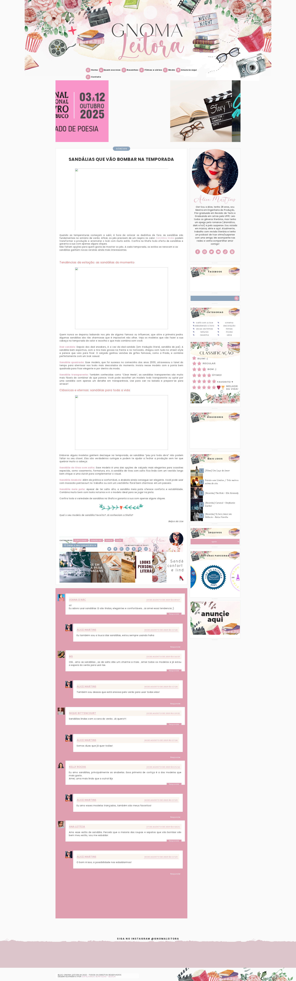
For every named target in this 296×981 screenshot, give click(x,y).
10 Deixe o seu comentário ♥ (80, 545)
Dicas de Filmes (204, 328)
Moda (171, 69)
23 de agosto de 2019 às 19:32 (163, 713)
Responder (174, 614)
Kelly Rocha (77, 766)
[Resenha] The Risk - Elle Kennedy (222, 493)
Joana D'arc (77, 599)
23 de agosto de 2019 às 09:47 (163, 600)
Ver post (114, 115)
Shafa (109, 540)
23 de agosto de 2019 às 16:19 (163, 656)
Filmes (229, 328)
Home (94, 69)
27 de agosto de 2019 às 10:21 (163, 827)
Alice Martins (86, 629)
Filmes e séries (153, 69)
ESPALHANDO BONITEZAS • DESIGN (98, 976)
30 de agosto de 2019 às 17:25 (161, 800)
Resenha (204, 335)
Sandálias (96, 540)
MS (71, 656)
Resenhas (132, 69)
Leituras (204, 332)
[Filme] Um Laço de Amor (217, 470)
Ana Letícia (77, 826)
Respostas (74, 619)
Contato (95, 76)
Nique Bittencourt (82, 713)
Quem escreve (112, 69)
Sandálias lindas (165, 238)
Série (229, 335)
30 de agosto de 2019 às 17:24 (161, 630)
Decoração (229, 325)
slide (118, 540)
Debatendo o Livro (204, 325)
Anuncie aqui (189, 69)
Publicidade (81, 540)
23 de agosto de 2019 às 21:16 (163, 767)
